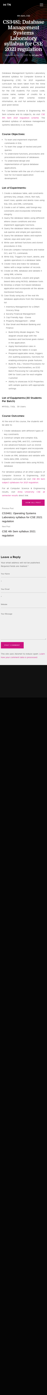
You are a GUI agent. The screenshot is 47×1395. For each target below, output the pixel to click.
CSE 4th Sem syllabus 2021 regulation (19, 531)
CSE (28, 16)
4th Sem (21, 16)
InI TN (7, 4)
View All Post (33, 502)
